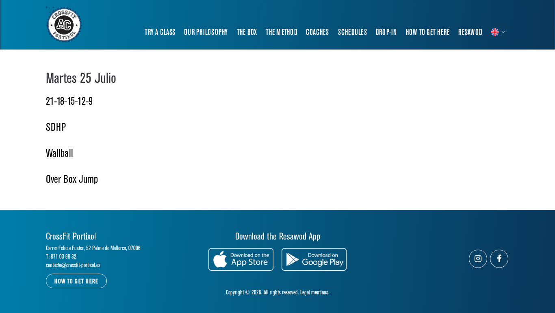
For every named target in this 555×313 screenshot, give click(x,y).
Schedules (352, 32)
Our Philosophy (206, 32)
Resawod (470, 32)
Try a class (160, 32)
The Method (281, 32)
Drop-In (386, 32)
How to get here (428, 32)
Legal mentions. (315, 292)
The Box (247, 32)
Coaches (317, 32)
